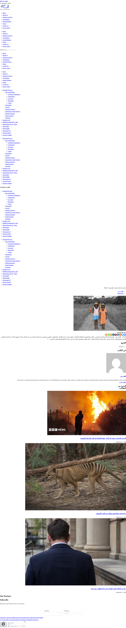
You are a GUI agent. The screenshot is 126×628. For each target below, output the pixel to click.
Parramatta (11, 100)
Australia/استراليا (7, 90)
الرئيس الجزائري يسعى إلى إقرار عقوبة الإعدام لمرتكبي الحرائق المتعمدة (103, 438)
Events (4, 23)
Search (2, 49)
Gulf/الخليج (6, 126)
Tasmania (7, 118)
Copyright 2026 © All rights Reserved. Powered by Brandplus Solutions (19, 619)
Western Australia (10, 113)
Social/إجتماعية (7, 133)
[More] (106, 335)
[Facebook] (125, 335)
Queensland (8, 105)
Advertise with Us (7, 17)
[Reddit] (120, 335)
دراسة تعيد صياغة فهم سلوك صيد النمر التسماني (111, 513)
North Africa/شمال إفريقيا (10, 124)
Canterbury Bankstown (14, 94)
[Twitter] (122, 335)
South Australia (9, 115)
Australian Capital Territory (12, 111)
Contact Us (6, 25)
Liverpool (10, 98)
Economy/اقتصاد (7, 135)
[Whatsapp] (109, 335)
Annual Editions (7, 21)
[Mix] (111, 335)
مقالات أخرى (122, 382)
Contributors (6, 19)
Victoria (7, 107)
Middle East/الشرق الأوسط (10, 122)
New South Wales (10, 92)
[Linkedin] (118, 335)
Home (4, 13)
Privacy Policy (6, 28)
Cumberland (11, 96)
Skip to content (4, 1)
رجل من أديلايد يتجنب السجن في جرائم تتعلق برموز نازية (108, 588)
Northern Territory (10, 109)
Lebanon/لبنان (6, 120)
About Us (5, 15)
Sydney (10, 103)
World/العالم (6, 128)
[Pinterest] (116, 335)
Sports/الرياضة (7, 130)
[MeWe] (113, 335)
